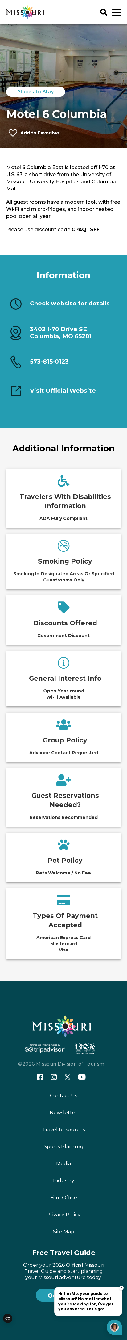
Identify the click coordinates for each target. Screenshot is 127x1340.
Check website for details (70, 303)
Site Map (63, 1232)
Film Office (63, 1198)
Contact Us (63, 1096)
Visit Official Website (63, 390)
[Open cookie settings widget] (7, 1318)
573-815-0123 (49, 361)
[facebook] (40, 1077)
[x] (67, 1077)
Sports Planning (64, 1147)
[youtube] (82, 1078)
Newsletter (63, 1113)
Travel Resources (63, 1130)
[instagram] (54, 1077)
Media (63, 1164)
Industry (63, 1181)
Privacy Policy (63, 1215)
